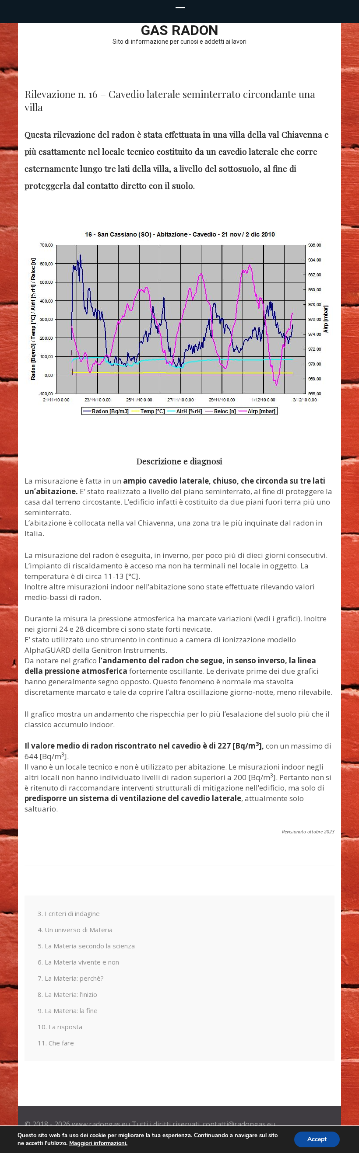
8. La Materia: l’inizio (67, 994)
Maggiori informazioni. (98, 1143)
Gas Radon (179, 30)
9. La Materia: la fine (68, 1010)
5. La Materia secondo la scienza (86, 945)
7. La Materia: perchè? (71, 978)
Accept (317, 1139)
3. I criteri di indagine (69, 913)
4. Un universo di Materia (75, 929)
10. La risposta (60, 1026)
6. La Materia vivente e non (78, 962)
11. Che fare (56, 1042)
